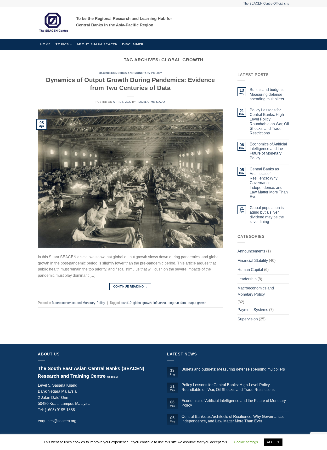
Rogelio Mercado (151, 101)
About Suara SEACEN (97, 44)
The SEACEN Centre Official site (266, 3)
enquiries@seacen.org (57, 421)
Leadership (247, 279)
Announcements (251, 251)
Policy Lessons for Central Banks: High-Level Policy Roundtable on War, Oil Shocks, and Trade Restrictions (269, 121)
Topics (62, 44)
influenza (159, 303)
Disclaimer (133, 44)
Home (45, 44)
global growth (142, 303)
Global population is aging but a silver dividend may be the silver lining (267, 215)
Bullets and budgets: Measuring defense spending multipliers (267, 94)
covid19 (126, 303)
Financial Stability (252, 260)
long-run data (177, 303)
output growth (197, 303)
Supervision (247, 319)
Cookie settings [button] (246, 442)
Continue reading (130, 286)
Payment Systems (252, 310)
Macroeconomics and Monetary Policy (130, 73)
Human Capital (250, 270)
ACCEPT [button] (273, 442)
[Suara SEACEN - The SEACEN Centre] (53, 23)
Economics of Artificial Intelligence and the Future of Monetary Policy (268, 151)
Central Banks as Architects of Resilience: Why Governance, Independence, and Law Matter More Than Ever (269, 183)
